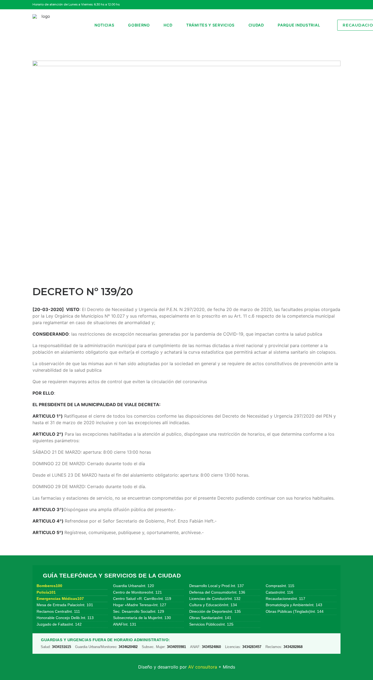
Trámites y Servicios (210, 25)
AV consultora (202, 667)
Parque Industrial (299, 25)
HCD (168, 25)
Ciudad (256, 25)
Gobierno (139, 25)
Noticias (104, 25)
